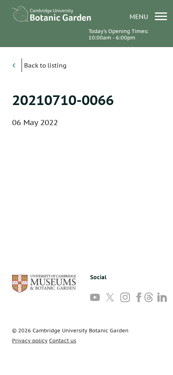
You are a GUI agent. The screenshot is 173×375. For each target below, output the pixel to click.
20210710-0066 (63, 100)
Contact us (62, 340)
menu (140, 16)
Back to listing (45, 65)
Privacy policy (29, 340)
